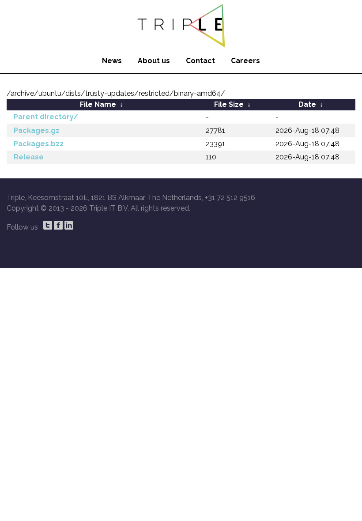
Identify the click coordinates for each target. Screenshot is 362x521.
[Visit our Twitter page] (47, 225)
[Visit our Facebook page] (58, 225)
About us (154, 61)
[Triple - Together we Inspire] (181, 24)
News (112, 61)
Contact (200, 61)
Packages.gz (37, 130)
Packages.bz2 (39, 144)
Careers (245, 61)
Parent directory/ (46, 117)
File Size (229, 104)
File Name (98, 104)
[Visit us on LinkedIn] (68, 225)
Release (29, 157)
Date (307, 104)
